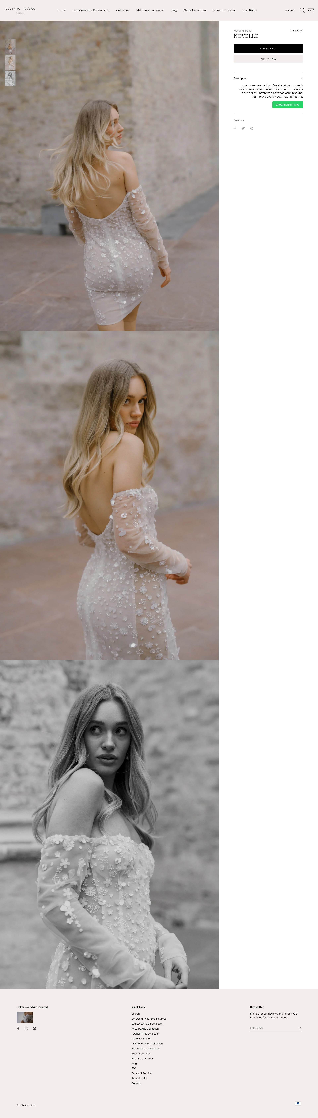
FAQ (174, 10)
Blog (134, 1063)
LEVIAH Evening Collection (147, 1043)
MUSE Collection (141, 1038)
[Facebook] (18, 1028)
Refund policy (140, 1078)
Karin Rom (30, 1105)
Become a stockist (142, 1058)
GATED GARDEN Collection (147, 1023)
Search (136, 1013)
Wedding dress (242, 30)
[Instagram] (26, 1028)
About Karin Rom (194, 10)
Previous (239, 120)
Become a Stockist (224, 10)
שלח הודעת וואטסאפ (288, 104)
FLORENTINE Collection (145, 1033)
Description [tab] (240, 78)
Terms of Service (142, 1073)
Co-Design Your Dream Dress (91, 10)
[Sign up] (299, 1028)
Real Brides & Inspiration (146, 1048)
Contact (136, 1083)
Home (61, 10)
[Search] (302, 10)
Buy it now (268, 59)
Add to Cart (268, 48)
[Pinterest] (34, 1028)
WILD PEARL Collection (145, 1028)
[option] (10, 47)
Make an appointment (150, 10)
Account (290, 10)
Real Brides (250, 10)
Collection (123, 10)
